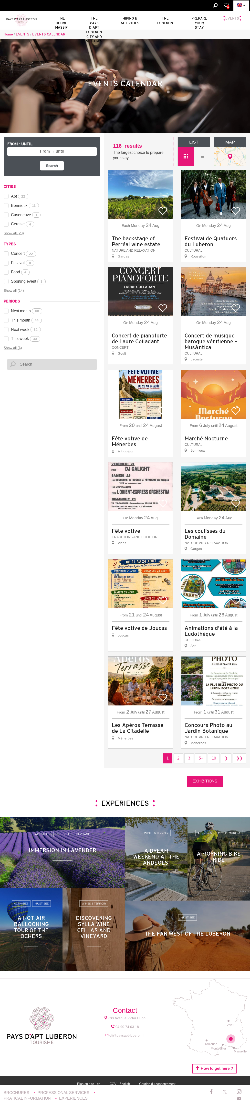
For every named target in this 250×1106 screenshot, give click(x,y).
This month (25, 320)
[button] (94, 19)
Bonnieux (23, 205)
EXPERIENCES (73, 1098)
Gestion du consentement (157, 1084)
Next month (25, 311)
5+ (201, 758)
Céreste (21, 224)
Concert (22, 253)
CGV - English (120, 1084)
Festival (21, 263)
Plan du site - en (89, 1084)
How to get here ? (216, 1068)
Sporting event (26, 281)
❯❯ (239, 758)
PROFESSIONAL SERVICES (64, 1093)
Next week (24, 329)
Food (18, 272)
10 (214, 758)
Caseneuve (24, 215)
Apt (18, 196)
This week (24, 338)
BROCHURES (17, 1093)
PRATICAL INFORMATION (28, 1098)
